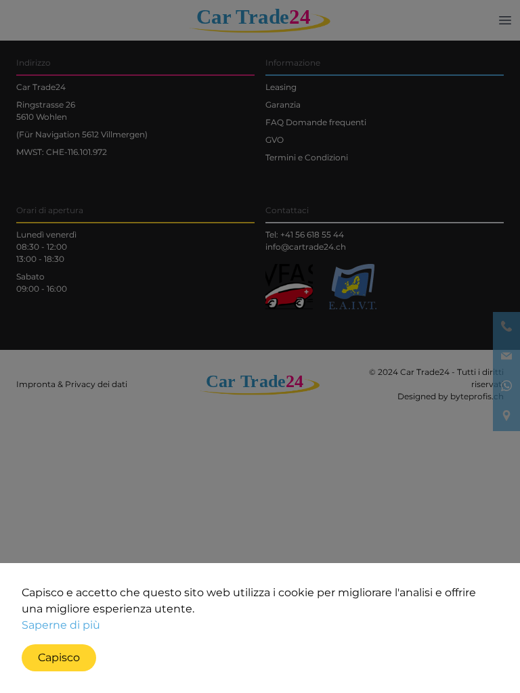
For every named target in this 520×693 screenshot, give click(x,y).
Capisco (59, 657)
